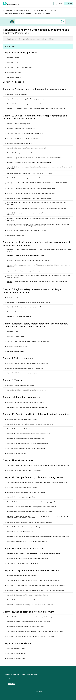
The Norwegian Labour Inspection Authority (16, 10)
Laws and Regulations (39, 10)
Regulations (53, 10)
